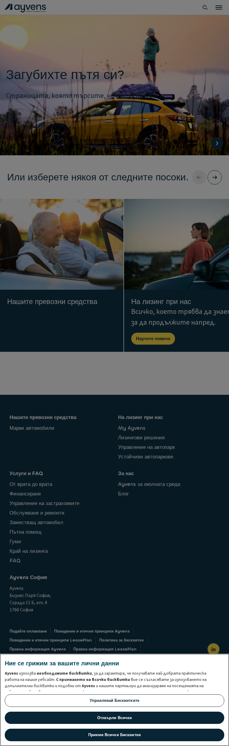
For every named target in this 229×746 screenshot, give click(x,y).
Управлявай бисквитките (114, 700)
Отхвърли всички (114, 717)
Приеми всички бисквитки (114, 734)
